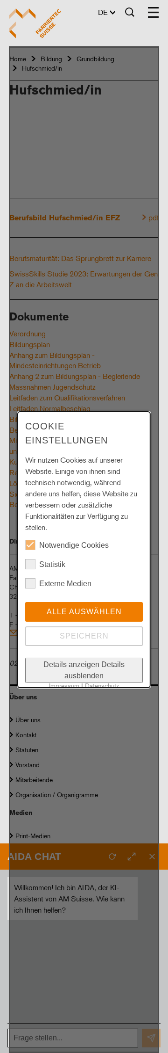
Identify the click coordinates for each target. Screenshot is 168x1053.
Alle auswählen (83, 612)
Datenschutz (102, 686)
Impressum (64, 686)
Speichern (83, 636)
